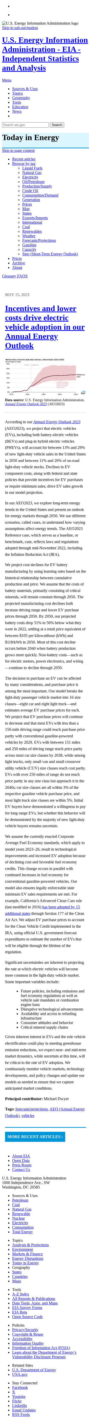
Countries (20, 1276)
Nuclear (18, 1218)
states (27, 213)
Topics (17, 93)
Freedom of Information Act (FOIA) (41, 1348)
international (32, 222)
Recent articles (23, 159)
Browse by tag (23, 163)
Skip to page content (18, 150)
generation (31, 200)
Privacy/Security (25, 1330)
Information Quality (28, 1343)
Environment (22, 1249)
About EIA (21, 1156)
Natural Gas (21, 1209)
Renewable (21, 1214)
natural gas (31, 172)
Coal (16, 1205)
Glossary (9, 276)
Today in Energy (25, 1263)
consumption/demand (40, 195)
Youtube (19, 1396)
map (26, 209)
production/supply (37, 186)
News (16, 111)
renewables (32, 231)
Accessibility (22, 1339)
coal (26, 227)
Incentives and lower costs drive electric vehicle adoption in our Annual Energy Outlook (45, 327)
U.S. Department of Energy (34, 1370)
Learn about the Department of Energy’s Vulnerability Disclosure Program (44, 1354)
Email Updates (24, 1410)
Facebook (20, 1387)
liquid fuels (32, 168)
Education (20, 107)
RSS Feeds (21, 1414)
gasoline (29, 245)
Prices (17, 258)
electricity (30, 177)
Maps (16, 1281)
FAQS (22, 276)
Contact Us (21, 1169)
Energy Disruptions (27, 1258)
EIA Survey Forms (27, 1308)
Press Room (21, 1165)
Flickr (16, 1401)
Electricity (20, 1223)
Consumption (23, 1227)
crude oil (30, 191)
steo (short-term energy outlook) (50, 254)
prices (27, 204)
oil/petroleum (33, 182)
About (17, 267)
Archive (18, 263)
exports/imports (35, 218)
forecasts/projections (39, 240)
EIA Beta (19, 1312)
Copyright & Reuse (27, 1334)
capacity (29, 249)
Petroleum (20, 1200)
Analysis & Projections (30, 1245)
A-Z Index (20, 1294)
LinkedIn (19, 1405)
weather (28, 236)
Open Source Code (27, 1317)
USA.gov (20, 1374)
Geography (21, 98)
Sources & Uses (25, 89)
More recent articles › (35, 1137)
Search (57, 125)
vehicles (27, 1115)
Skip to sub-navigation (20, 28)
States (16, 1272)
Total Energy (22, 1232)
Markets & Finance (27, 1254)
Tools (16, 102)
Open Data (21, 1160)
